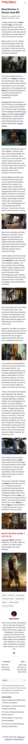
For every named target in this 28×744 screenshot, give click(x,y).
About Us (21, 737)
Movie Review (20, 598)
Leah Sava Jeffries (8, 598)
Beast (4, 595)
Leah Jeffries (19, 114)
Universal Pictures (7, 606)
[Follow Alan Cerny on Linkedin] (14, 653)
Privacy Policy (18, 739)
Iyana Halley (20, 595)
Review (4, 602)
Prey (10, 25)
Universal (5, 540)
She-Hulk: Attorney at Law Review (6, 665)
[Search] (24, 680)
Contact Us (9, 739)
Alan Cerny (6, 16)
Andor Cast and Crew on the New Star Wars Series (21, 667)
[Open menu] (25, 3)
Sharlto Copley (13, 602)
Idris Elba (5, 102)
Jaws (9, 505)
